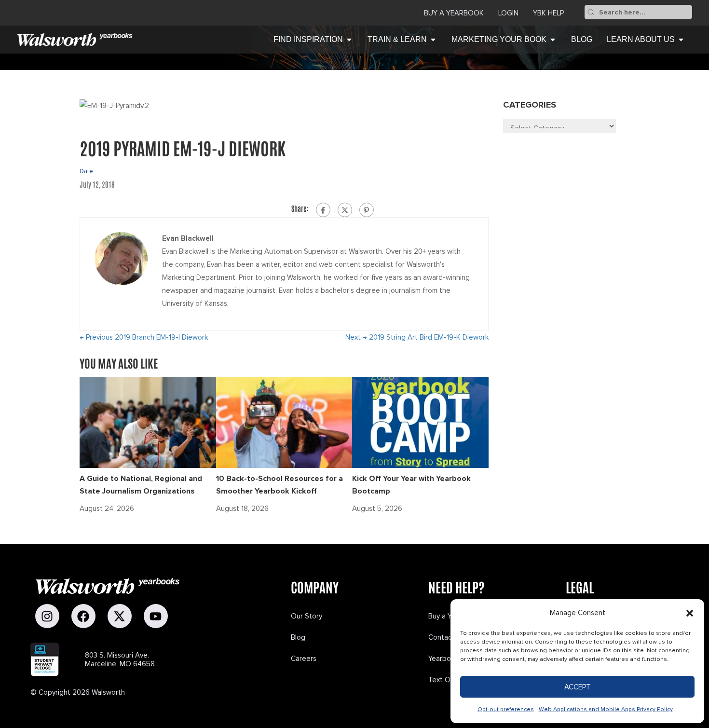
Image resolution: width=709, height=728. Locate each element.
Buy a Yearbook (454, 13)
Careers (303, 658)
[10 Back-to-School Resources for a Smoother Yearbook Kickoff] (284, 421)
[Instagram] (47, 616)
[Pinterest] (366, 210)
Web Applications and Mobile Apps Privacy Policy (606, 709)
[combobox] (644, 12)
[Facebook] (323, 210)
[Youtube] (156, 616)
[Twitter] (345, 210)
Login (508, 13)
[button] (690, 613)
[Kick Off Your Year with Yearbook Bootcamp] (420, 421)
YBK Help (548, 13)
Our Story (306, 616)
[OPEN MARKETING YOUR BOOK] (553, 39)
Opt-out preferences (505, 709)
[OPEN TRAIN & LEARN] (433, 39)
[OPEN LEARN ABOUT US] (681, 39)
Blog (298, 637)
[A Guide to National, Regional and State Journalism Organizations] (148, 421)
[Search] (591, 12)
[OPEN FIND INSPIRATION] (349, 39)
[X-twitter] (120, 616)
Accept (577, 687)
